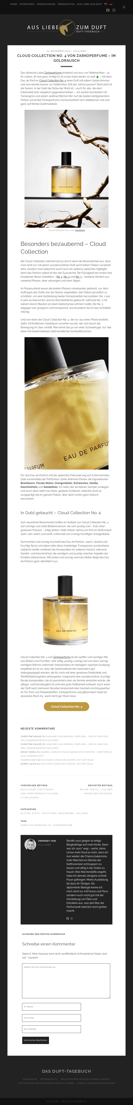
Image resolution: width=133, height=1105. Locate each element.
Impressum (30, 1079)
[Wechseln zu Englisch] (105, 4)
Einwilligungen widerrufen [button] (96, 1083)
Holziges (82, 813)
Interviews (26, 4)
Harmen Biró (29, 760)
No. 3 (79, 276)
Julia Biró (79, 51)
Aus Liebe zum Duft (89, 4)
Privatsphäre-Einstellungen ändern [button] (85, 1079)
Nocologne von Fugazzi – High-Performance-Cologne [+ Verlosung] (40, 793)
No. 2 (67, 276)
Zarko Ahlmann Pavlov (36, 825)
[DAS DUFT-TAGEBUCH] (66, 35)
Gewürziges (66, 813)
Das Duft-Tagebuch (66, 1071)
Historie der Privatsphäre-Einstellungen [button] (46, 1083)
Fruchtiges (49, 813)
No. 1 (59, 276)
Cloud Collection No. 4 (52, 80)
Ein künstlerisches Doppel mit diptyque (67, 760)
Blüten (25, 813)
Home (13, 4)
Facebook (80, 230)
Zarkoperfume (53, 72)
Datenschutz (49, 1079)
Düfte (36, 813)
